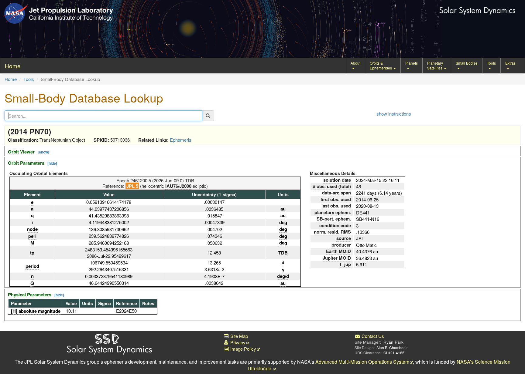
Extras (510, 63)
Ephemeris (180, 139)
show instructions (393, 113)
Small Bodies (467, 63)
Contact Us (372, 336)
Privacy (237, 342)
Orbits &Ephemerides (381, 65)
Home (11, 79)
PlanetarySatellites (435, 65)
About (355, 63)
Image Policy (242, 348)
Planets (411, 63)
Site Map (238, 336)
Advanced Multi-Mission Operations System (362, 361)
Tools (491, 63)
